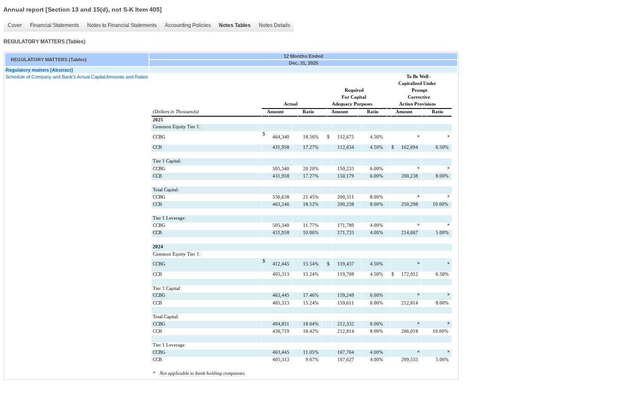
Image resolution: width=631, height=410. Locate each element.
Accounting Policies (188, 25)
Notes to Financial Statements (122, 25)
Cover (15, 25)
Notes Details (274, 25)
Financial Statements (54, 25)
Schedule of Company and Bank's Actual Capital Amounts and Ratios (77, 76)
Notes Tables (235, 25)
